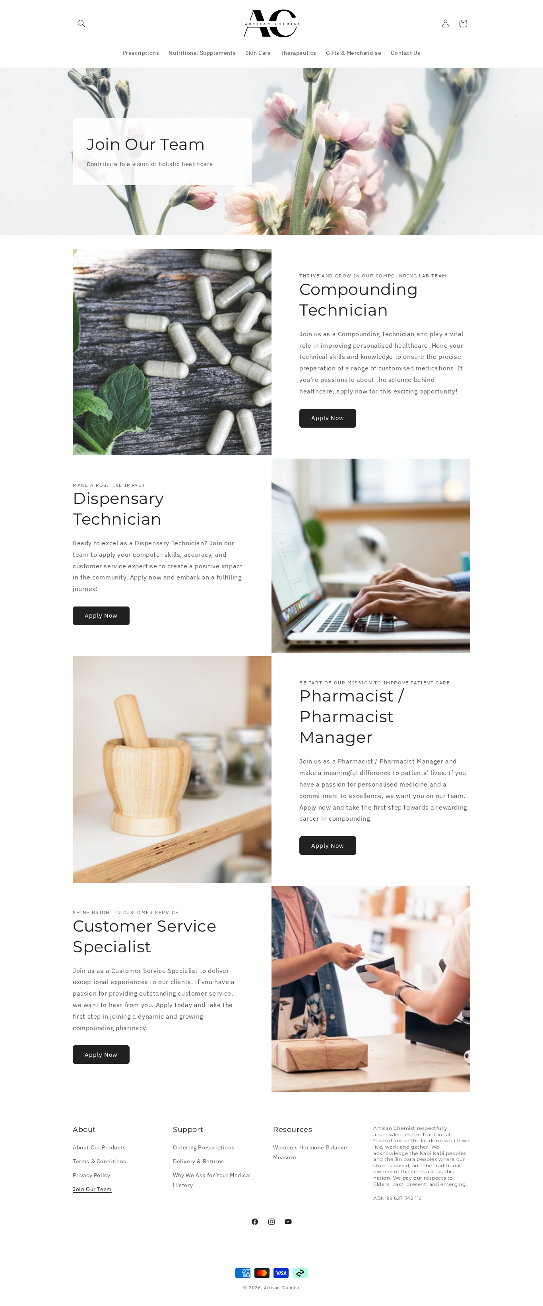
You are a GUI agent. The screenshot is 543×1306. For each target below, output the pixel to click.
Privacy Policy (91, 1175)
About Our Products (99, 1147)
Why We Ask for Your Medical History (212, 1180)
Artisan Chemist (282, 1287)
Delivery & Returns (198, 1161)
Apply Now (327, 418)
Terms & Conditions (99, 1161)
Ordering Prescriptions (204, 1147)
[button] (81, 23)
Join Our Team (92, 1189)
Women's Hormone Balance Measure (310, 1152)
